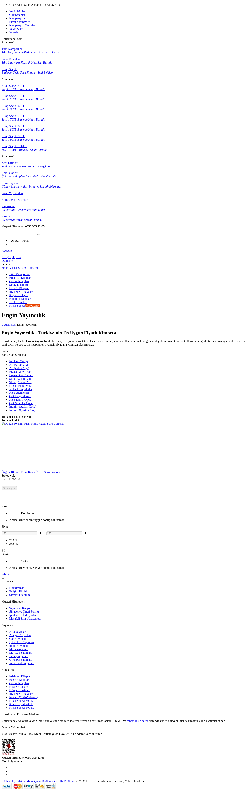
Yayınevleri (16, 28)
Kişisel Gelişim (18, 686)
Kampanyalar (17, 18)
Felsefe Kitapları (19, 679)
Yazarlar (14, 32)
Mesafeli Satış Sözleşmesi (25, 618)
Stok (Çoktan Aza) (20, 382)
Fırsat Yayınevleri (20, 21)
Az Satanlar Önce (20, 399)
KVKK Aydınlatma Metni (18, 781)
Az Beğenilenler (19, 392)
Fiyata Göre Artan (20, 371)
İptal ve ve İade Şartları (23, 615)
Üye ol (17, 257)
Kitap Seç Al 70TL (21, 704)
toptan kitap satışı (137, 720)
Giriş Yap (7, 257)
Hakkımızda (16, 588)
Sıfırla (5, 574)
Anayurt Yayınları (20, 635)
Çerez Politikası (43, 781)
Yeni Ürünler (17, 11)
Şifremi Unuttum (19, 595)
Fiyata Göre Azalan (21, 375)
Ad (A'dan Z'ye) (19, 364)
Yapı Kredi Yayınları (21, 663)
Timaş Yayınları (18, 656)
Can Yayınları (17, 638)
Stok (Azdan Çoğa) (21, 378)
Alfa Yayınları (17, 631)
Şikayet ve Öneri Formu (24, 611)
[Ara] (38, 234)
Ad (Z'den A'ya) (19, 368)
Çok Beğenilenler (20, 396)
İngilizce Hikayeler (21, 693)
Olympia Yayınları (20, 659)
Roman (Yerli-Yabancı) (23, 697)
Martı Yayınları (18, 649)
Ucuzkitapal (9, 324)
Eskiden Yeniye (18, 361)
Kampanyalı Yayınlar (22, 25)
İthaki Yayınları (18, 645)
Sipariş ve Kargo (19, 608)
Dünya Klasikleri (19, 690)
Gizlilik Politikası (64, 781)
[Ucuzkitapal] (2, 230)
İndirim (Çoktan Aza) (22, 410)
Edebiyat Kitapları (20, 676)
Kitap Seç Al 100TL (21, 707)
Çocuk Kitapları (19, 683)
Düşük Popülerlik (20, 385)
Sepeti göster (9, 267)
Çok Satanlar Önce (21, 403)
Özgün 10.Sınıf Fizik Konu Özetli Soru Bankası (31, 472)
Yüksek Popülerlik (20, 389)
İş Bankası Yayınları (21, 642)
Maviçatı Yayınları (20, 652)
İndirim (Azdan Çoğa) (22, 406)
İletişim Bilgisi (18, 591)
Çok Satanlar (17, 14)
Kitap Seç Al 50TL (21, 700)
